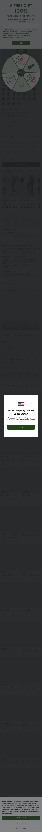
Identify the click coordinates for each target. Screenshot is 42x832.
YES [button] (21, 427)
